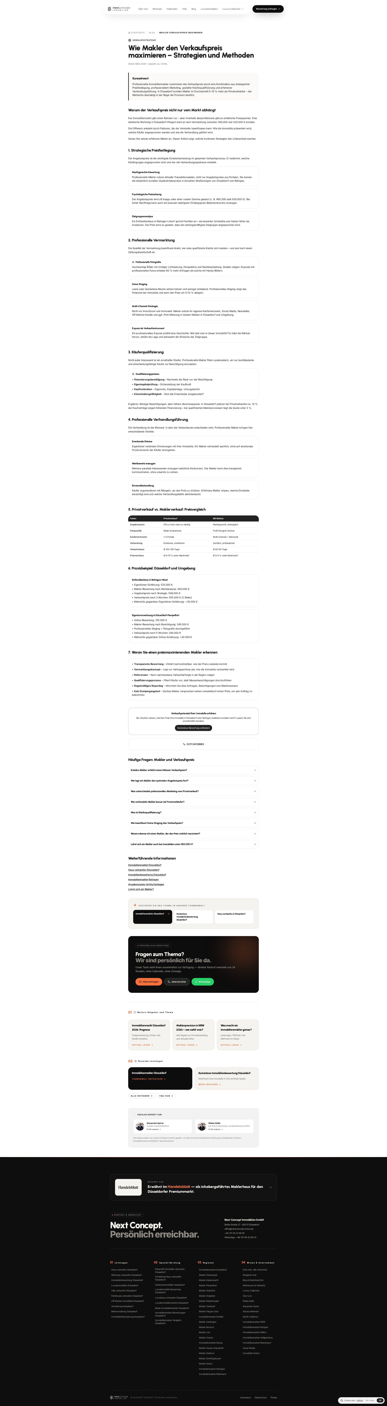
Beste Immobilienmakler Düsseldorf (172, 1308)
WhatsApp (204, 981)
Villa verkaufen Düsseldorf (124, 1290)
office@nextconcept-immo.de (238, 1229)
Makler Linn (204, 1332)
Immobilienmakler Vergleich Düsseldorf (168, 1321)
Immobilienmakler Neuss (210, 1342)
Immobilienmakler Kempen (255, 1327)
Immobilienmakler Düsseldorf (144, 864)
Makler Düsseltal (207, 1296)
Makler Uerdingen (207, 1322)
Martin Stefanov (250, 1316)
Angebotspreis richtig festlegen (146, 884)
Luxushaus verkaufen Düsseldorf (171, 1297)
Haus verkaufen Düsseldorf (143, 869)
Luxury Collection (251, 1290)
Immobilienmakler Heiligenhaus (257, 1337)
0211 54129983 (195, 744)
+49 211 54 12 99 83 (234, 1233)
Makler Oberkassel (208, 1275)
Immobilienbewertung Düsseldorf (147, 874)
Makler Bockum (206, 1327)
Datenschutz (261, 1397)
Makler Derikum (206, 1353)
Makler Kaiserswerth (209, 1280)
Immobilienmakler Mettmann (212, 1374)
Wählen (360, 1400)
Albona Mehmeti (251, 1311)
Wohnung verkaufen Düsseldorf (126, 1275)
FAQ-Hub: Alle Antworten (255, 1269)
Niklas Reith (248, 1301)
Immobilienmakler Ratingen (143, 879)
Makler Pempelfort (208, 1285)
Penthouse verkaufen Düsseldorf (127, 1296)
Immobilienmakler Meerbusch (257, 1342)
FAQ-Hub (164, 1096)
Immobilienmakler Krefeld (211, 1316)
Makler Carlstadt (207, 1306)
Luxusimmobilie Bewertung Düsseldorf (168, 1291)
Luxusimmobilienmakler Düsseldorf (172, 1302)
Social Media (249, 1348)
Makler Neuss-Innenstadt (211, 1348)
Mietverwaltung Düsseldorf (124, 1311)
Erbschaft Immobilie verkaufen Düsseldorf (169, 1270)
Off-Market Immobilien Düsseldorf (127, 1301)
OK (380, 1400)
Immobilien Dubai (251, 1353)
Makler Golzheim (207, 1290)
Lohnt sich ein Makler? (141, 889)
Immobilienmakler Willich (254, 1332)
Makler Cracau (206, 1337)
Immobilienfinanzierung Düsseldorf (128, 1316)
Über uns (247, 1296)
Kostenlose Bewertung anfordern (193, 728)
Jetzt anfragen (151, 981)
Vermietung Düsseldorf (122, 1306)
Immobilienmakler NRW (254, 1322)
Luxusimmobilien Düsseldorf (124, 1285)
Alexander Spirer (251, 1306)
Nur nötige (370, 1400)
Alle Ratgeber (140, 1096)
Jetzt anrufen (178, 981)
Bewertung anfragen (268, 9)
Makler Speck (205, 1363)
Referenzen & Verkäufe (254, 1285)
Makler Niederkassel (209, 1301)
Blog (152, 32)
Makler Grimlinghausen (210, 1358)
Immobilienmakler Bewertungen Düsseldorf (170, 1314)
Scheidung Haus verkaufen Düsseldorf (168, 1278)
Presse (273, 1397)
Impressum (245, 1397)
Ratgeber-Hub (250, 1275)
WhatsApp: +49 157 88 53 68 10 (240, 1237)
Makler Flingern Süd (208, 1311)
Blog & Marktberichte (253, 1280)
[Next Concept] (119, 9)
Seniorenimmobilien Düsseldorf (170, 1284)
